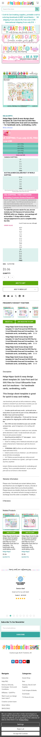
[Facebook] (4, 296)
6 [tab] (24, 616)
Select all (9, 321)
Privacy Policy (23, 720)
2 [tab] (10, 616)
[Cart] (38, 3)
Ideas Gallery (6, 705)
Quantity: (7, 273)
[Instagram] (13, 661)
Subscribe (5, 678)
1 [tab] (7, 616)
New (23, 681)
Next (37, 536)
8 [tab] (30, 616)
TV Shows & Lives (28, 697)
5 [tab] (20, 616)
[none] (20, 89)
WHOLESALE (6, 708)
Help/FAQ (5, 681)
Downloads (26, 694)
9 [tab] (34, 616)
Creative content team (9, 702)
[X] (15, 296)
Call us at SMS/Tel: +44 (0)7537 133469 (20, 656)
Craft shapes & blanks (29, 690)
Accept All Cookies (20, 733)
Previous (4, 536)
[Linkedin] (19, 296)
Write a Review (8, 128)
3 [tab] (14, 616)
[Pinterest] (23, 296)
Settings (20, 724)
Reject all (20, 729)
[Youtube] (24, 661)
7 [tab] (27, 616)
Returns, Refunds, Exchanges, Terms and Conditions (9, 687)
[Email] (8, 296)
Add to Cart (11, 532)
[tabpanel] (20, 593)
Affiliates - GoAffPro (8, 692)
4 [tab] (17, 616)
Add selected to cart (25, 321)
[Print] (12, 296)
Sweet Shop (26, 678)
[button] (20, 29)
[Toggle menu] (3, 3)
